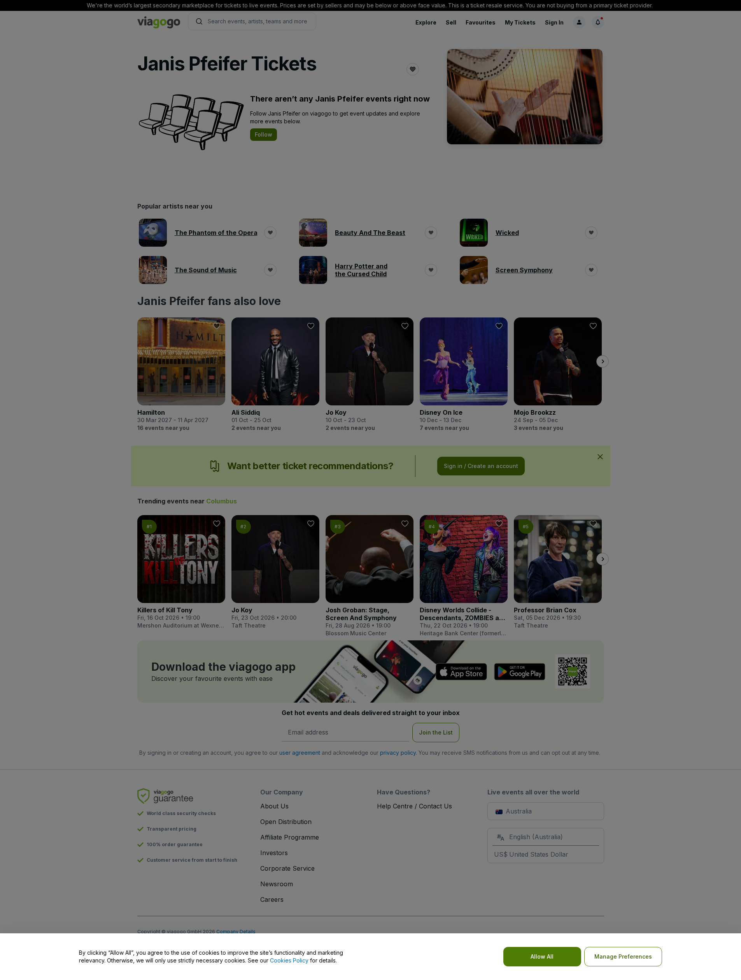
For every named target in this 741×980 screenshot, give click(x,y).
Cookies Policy (289, 960)
